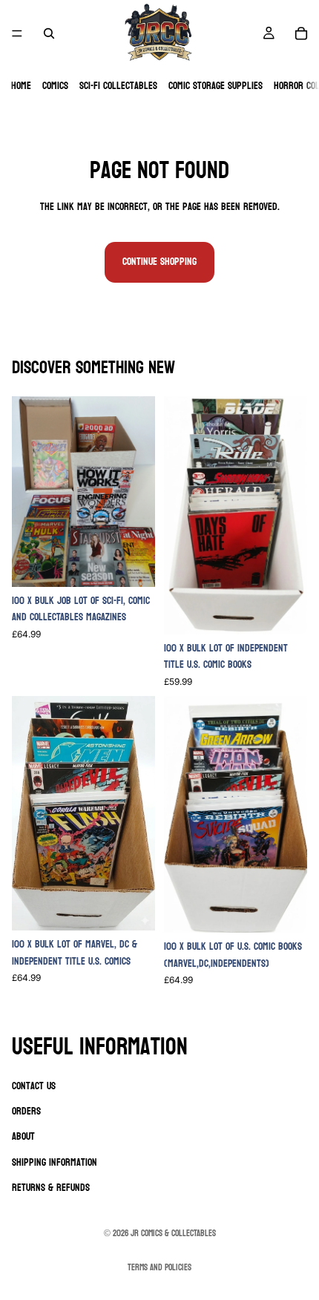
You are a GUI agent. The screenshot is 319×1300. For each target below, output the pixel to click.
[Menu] (17, 33)
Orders (26, 1111)
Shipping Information (54, 1162)
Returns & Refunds (51, 1187)
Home (21, 85)
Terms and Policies (159, 1267)
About (23, 1136)
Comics (55, 85)
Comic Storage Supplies (215, 85)
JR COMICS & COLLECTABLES (173, 1233)
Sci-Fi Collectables (118, 85)
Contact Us (34, 1086)
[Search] (49, 33)
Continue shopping (159, 261)
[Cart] (301, 33)
